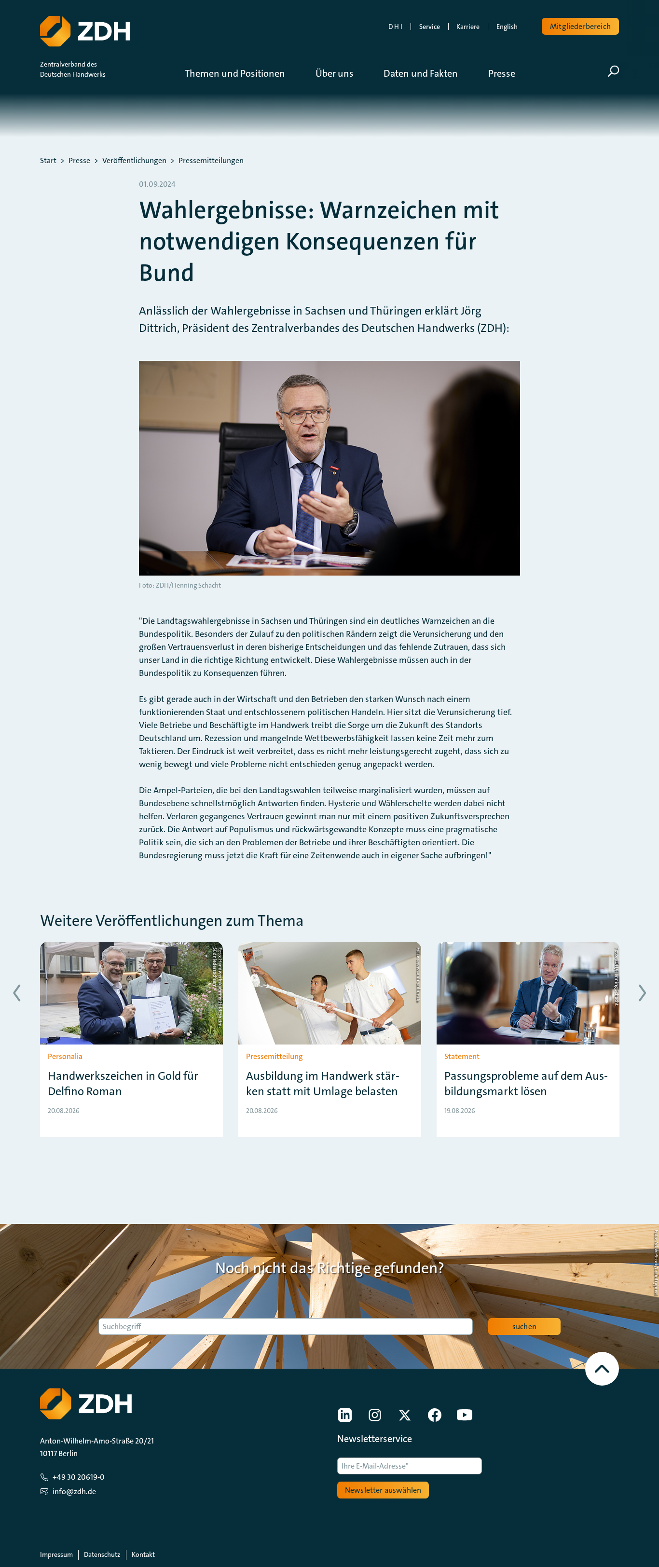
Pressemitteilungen (211, 161)
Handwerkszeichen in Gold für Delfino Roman (123, 1084)
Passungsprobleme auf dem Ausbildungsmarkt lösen (526, 1084)
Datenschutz (102, 1554)
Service (429, 26)
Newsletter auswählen (383, 1490)
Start (48, 161)
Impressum (56, 1554)
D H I (395, 26)
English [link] (507, 26)
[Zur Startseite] (85, 31)
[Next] (642, 993)
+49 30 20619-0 (79, 1477)
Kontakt (143, 1554)
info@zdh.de (74, 1491)
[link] (345, 1415)
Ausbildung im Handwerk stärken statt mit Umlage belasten (322, 1084)
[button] (242, 73)
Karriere (468, 26)
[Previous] (16, 993)
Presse (79, 161)
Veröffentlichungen (134, 161)
